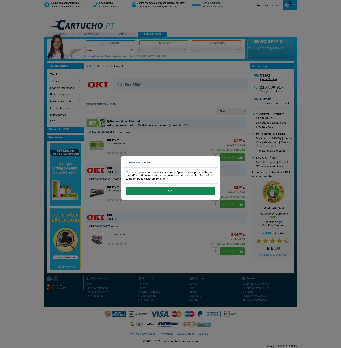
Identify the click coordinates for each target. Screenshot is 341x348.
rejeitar (160, 178)
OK (170, 190)
